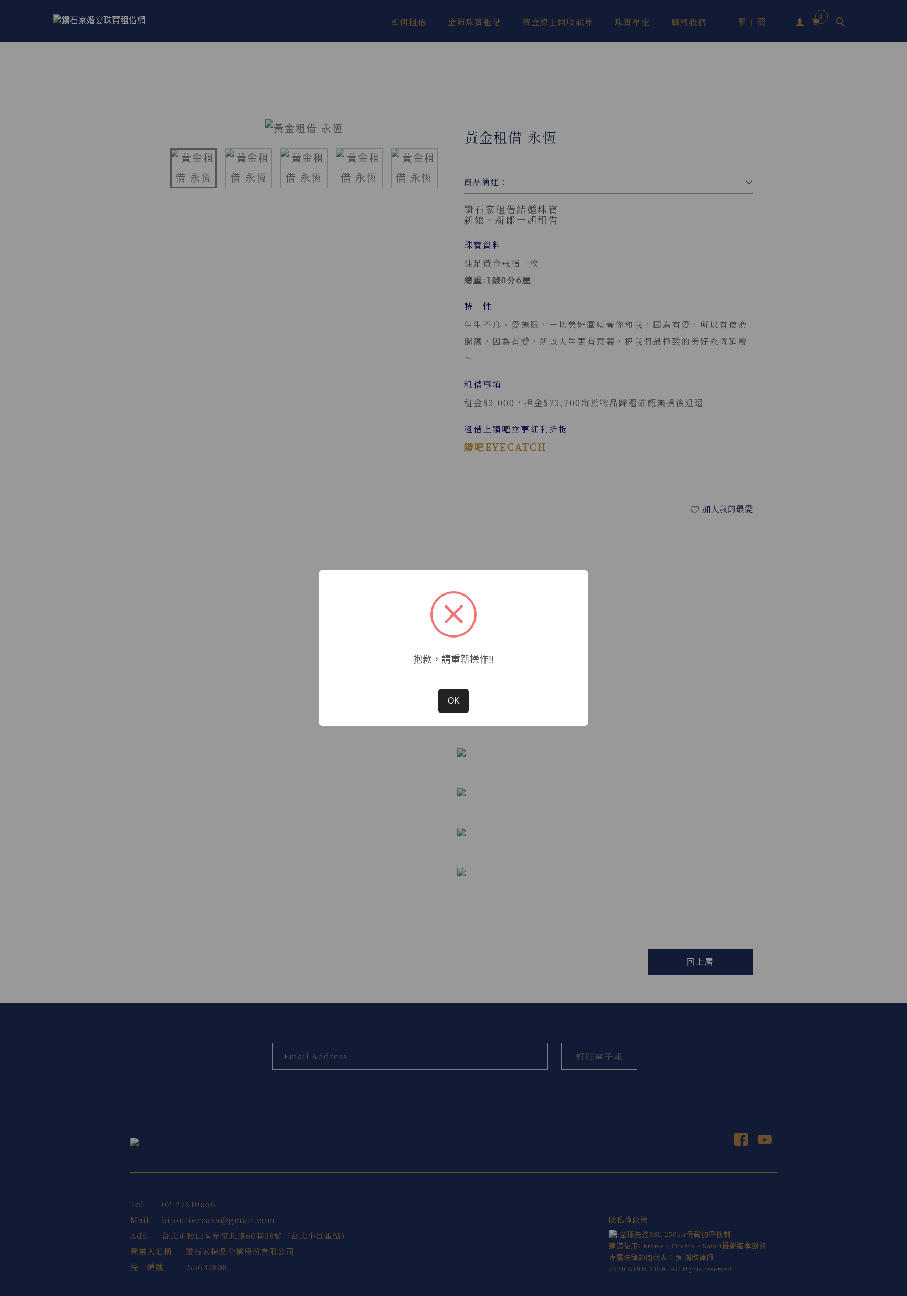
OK (454, 700)
